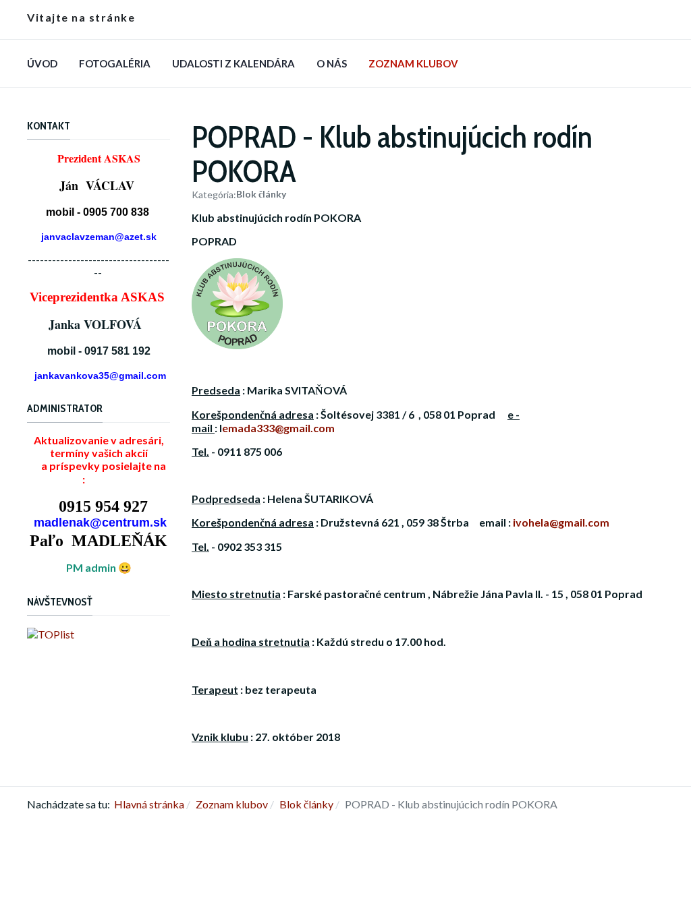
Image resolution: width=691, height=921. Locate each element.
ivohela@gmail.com (561, 522)
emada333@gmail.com (278, 427)
